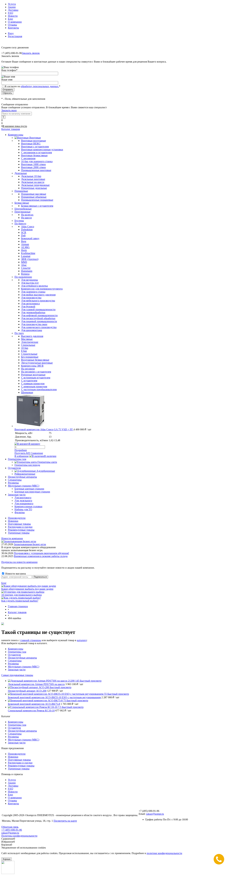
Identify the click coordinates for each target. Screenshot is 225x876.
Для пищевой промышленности (39, 321)
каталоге (82, 640)
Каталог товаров (10, 129)
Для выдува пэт (30, 282)
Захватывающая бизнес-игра (30, 544)
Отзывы (12, 24)
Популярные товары (19, 524)
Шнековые (27, 392)
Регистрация (15, 36)
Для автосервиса (30, 303)
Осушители (14, 654)
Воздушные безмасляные (35, 359)
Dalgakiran (27, 229)
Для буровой (28, 306)
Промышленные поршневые (37, 199)
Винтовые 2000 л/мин (33, 167)
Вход (11, 33)
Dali (23, 235)
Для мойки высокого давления (38, 294)
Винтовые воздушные (33, 140)
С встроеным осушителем (35, 377)
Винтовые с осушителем (35, 146)
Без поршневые (29, 356)
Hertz (24, 250)
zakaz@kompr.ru (155, 813)
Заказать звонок (31, 53)
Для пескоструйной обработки (38, 318)
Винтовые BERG (31, 143)
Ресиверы (13, 663)
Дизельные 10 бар (31, 176)
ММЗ (24, 262)
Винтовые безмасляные (34, 155)
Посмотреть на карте (65, 820)
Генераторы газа (17, 651)
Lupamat (25, 256)
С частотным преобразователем (39, 389)
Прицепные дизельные (34, 188)
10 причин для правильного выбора (21, 594)
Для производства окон (34, 324)
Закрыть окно (9, 110)
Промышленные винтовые (36, 170)
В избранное (21, 456)
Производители (17, 518)
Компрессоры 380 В (32, 365)
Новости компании (12, 538)
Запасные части (17, 669)
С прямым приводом (32, 383)
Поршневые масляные (33, 194)
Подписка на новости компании (19, 562)
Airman (25, 244)
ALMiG (25, 247)
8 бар (24, 351)
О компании (15, 21)
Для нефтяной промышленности (39, 315)
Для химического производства (38, 327)
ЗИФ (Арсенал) (29, 259)
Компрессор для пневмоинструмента (42, 288)
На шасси (26, 217)
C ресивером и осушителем (36, 152)
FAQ (10, 13)
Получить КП (22, 453)
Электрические (29, 342)
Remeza (25, 274)
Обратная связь (9, 826)
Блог (10, 18)
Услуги (12, 4)
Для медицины (29, 279)
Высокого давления (32, 336)
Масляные (27, 339)
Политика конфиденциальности (19, 835)
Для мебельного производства (38, 300)
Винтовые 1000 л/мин (33, 164)
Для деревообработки (33, 312)
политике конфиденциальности (164, 853)
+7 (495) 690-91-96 (11, 829)
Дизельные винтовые (33, 179)
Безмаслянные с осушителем (37, 205)
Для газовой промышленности (38, 309)
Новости (13, 15)
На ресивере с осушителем (36, 371)
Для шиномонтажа (31, 330)
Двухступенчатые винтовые (37, 362)
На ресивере (28, 368)
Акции (12, 7)
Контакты (13, 27)
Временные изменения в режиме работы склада (41, 556)
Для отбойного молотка (34, 285)
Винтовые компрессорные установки (42, 149)
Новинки (13, 521)
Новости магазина (15, 573)
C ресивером (28, 158)
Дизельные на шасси (32, 182)
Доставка (13, 10)
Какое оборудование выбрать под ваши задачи (27, 589)
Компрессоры (15, 648)
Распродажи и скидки (20, 526)
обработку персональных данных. (40, 86)
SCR (23, 232)
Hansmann (26, 271)
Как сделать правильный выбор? (19, 600)
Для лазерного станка (33, 291)
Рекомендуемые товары (21, 529)
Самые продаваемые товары (17, 675)
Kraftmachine (28, 253)
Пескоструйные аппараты (22, 657)
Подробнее (20, 450)
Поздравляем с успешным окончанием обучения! (41, 553)
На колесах (27, 214)
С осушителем (29, 380)
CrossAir (25, 268)
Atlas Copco (27, 226)
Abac (24, 265)
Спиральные (28, 345)
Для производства (31, 297)
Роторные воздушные (33, 374)
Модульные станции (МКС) (23, 666)
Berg (23, 241)
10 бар (24, 348)
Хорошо (6, 859)
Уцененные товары (18, 532)
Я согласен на (32, 86)
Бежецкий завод (30, 238)
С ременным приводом (34, 386)
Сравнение (37, 453)
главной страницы (30, 640)
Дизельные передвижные (35, 185)
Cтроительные (29, 354)
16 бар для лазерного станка (37, 161)
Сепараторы (15, 660)
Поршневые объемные (33, 197)
